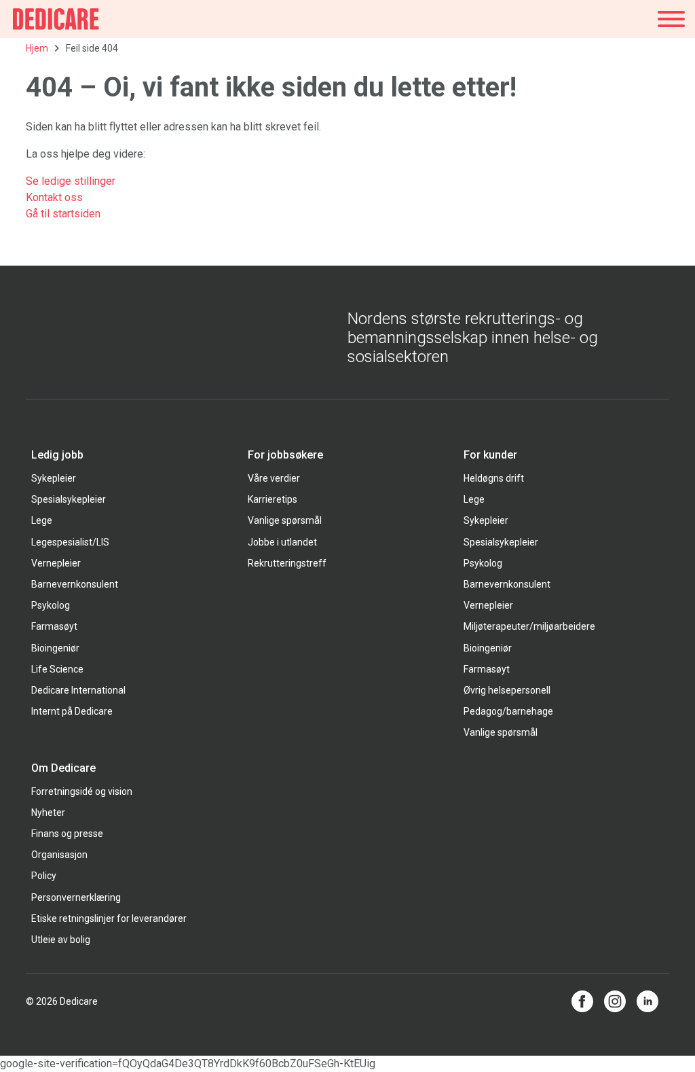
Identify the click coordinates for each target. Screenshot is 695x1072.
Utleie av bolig (60, 939)
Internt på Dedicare (72, 711)
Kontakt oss (54, 197)
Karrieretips (272, 499)
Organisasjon (59, 854)
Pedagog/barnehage (508, 711)
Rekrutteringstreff (287, 563)
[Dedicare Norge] (56, 19)
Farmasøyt (54, 626)
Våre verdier (274, 478)
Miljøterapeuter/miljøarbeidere (529, 626)
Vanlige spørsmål (285, 520)
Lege (41, 520)
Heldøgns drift (494, 478)
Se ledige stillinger (72, 181)
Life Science (57, 669)
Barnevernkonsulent (74, 584)
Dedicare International (78, 690)
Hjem (37, 48)
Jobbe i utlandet (282, 542)
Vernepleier (56, 563)
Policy (43, 875)
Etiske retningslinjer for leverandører (109, 918)
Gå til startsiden (63, 213)
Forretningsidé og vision (81, 791)
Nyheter (48, 812)
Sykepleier (53, 478)
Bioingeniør (55, 648)
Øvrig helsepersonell (507, 690)
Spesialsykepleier (68, 499)
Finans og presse (67, 833)
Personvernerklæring (76, 897)
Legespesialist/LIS (70, 542)
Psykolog (50, 605)
